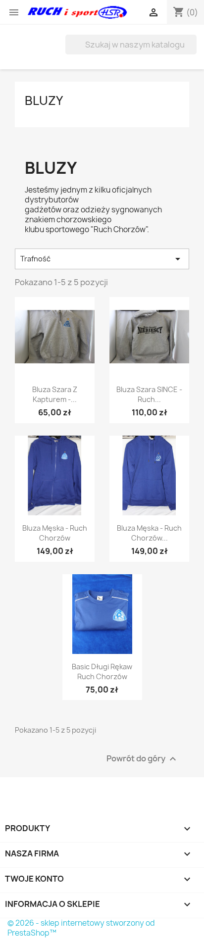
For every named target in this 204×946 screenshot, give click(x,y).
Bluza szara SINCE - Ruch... (149, 394)
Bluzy (44, 100)
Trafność (102, 259)
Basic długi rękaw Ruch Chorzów (102, 671)
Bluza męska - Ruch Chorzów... (149, 533)
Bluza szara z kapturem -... (54, 394)
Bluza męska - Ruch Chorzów (54, 533)
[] (193, 51)
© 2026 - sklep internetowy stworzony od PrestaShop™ (81, 928)
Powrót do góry (142, 759)
